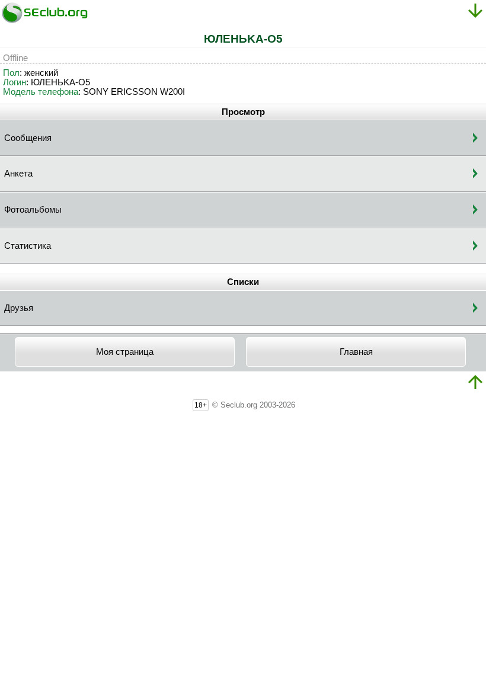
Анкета (18, 173)
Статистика (27, 246)
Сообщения (28, 138)
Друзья (18, 308)
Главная (356, 352)
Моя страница (125, 352)
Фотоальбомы (33, 209)
